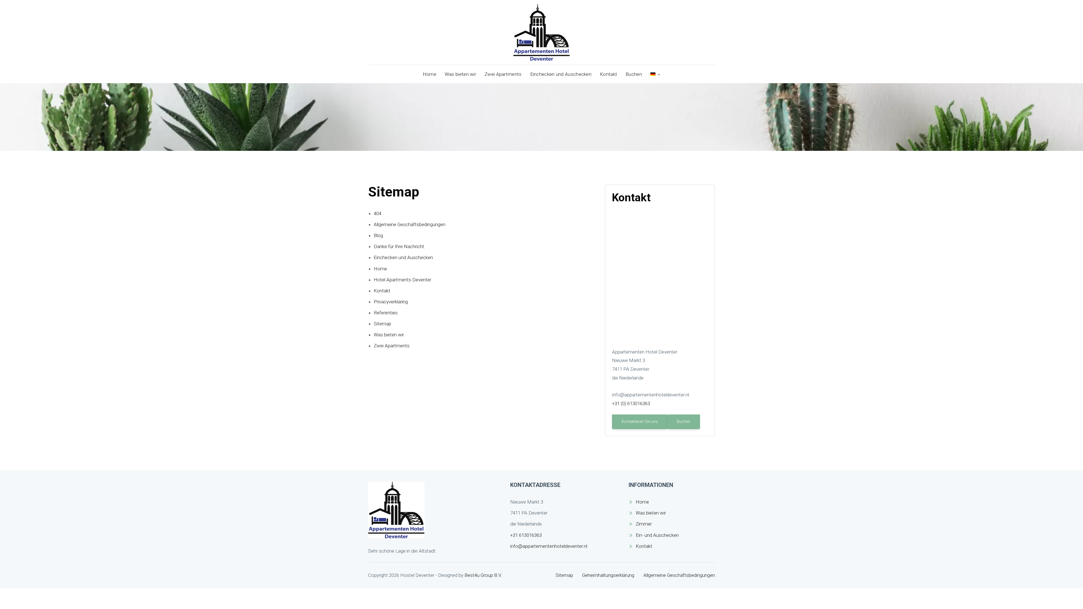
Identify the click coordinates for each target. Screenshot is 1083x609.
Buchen (634, 74)
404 (377, 213)
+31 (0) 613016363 (631, 403)
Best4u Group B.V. (483, 575)
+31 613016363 (526, 535)
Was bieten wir (460, 74)
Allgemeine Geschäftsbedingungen (409, 224)
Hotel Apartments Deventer (402, 280)
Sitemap (382, 323)
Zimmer (644, 524)
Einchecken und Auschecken (561, 74)
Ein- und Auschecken (657, 535)
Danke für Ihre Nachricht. (399, 246)
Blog (378, 235)
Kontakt (608, 74)
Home (429, 74)
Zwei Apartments (503, 74)
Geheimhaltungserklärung (608, 575)
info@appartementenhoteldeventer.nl (548, 546)
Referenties (386, 312)
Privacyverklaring (391, 301)
